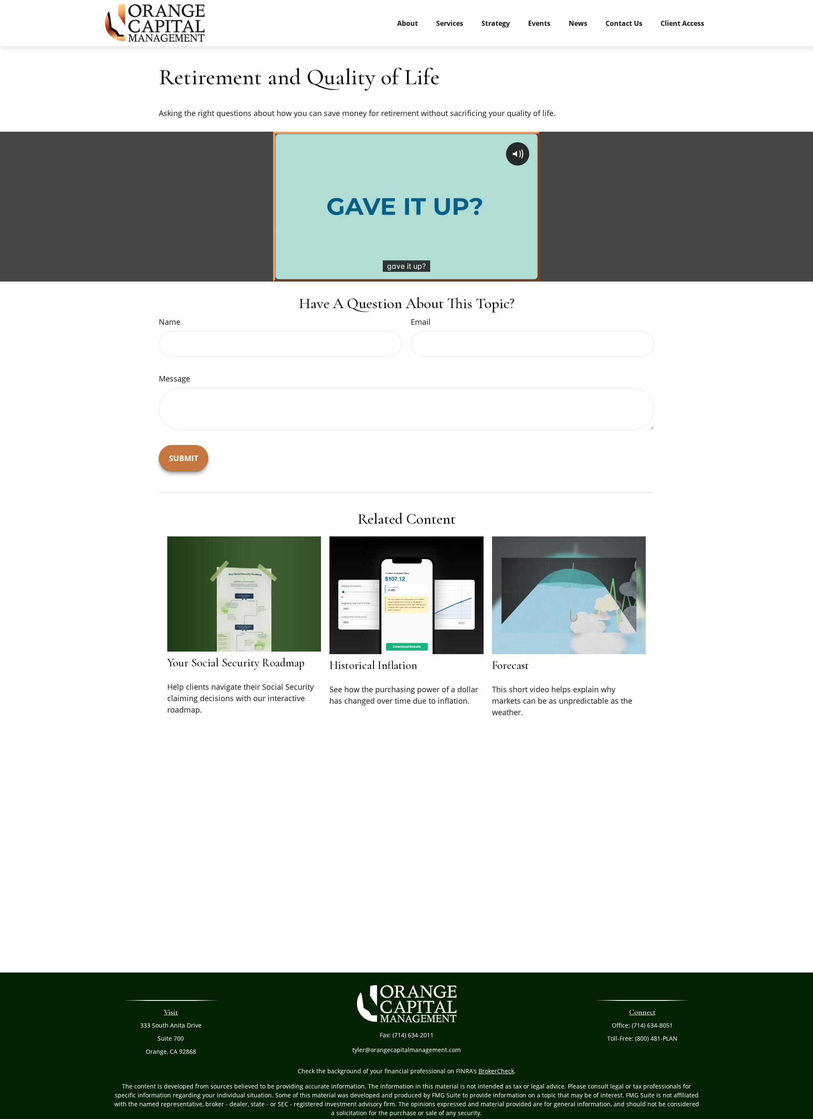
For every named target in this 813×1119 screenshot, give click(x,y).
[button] (407, 23)
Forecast (510, 665)
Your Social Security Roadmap (235, 663)
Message (174, 378)
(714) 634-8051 (652, 1025)
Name (169, 322)
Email (421, 322)
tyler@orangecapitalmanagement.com (406, 1050)
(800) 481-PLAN (656, 1038)
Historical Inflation (373, 665)
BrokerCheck (496, 1071)
